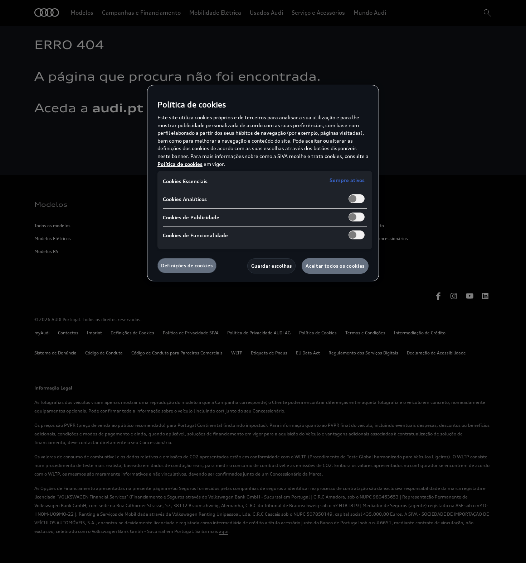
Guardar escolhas (271, 266)
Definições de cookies (187, 265)
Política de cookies (180, 164)
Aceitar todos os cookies (335, 266)
